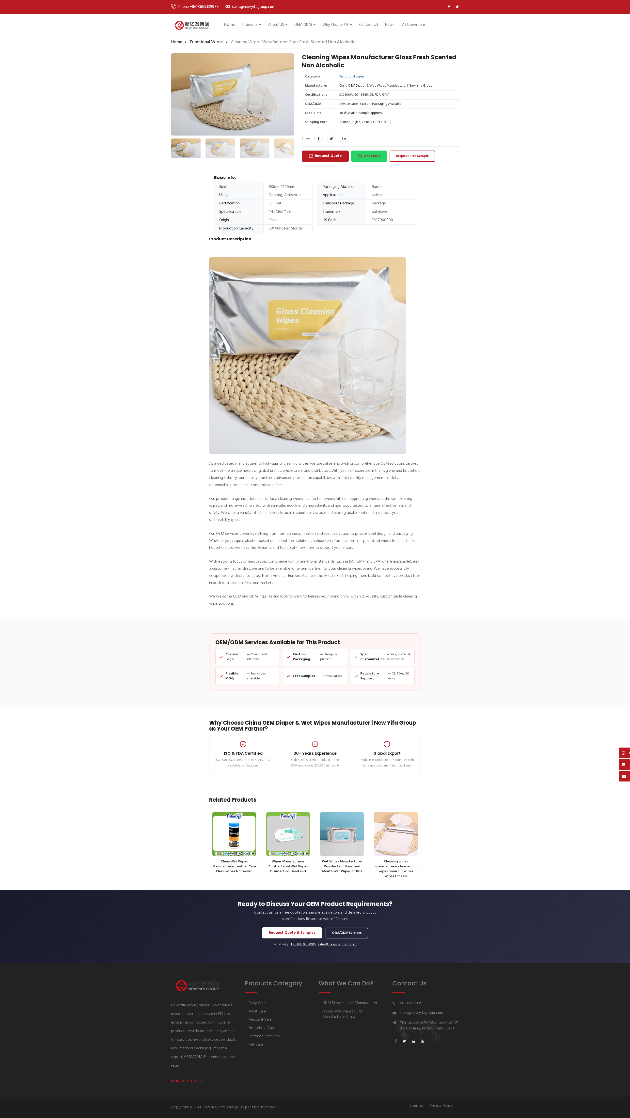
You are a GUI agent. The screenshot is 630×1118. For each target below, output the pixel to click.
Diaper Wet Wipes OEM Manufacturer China (342, 1014)
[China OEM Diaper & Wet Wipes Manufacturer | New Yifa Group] (192, 25)
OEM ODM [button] (303, 25)
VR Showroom (413, 25)
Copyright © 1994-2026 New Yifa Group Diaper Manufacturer (223, 1107)
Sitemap (417, 1106)
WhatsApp (372, 156)
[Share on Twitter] (331, 139)
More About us (185, 1081)
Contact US (368, 25)
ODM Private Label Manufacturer (349, 1003)
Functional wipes (206, 42)
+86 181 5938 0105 (303, 944)
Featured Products (264, 1036)
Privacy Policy (441, 1106)
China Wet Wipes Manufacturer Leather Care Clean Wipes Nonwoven (234, 866)
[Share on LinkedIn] (344, 139)
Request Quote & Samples (292, 933)
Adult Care (257, 1011)
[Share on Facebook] (318, 139)
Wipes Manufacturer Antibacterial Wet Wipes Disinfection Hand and (288, 866)
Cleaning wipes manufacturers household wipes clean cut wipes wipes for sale (396, 869)
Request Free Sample (412, 156)
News (389, 25)
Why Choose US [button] (335, 25)
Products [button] (250, 25)
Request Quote (328, 156)
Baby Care (257, 1003)
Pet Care (256, 1045)
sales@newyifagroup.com (337, 944)
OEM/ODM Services (347, 933)
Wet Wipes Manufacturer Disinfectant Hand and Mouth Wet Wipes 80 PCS (342, 866)
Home (229, 24)
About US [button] (276, 25)
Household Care (262, 1028)
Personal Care (260, 1020)
